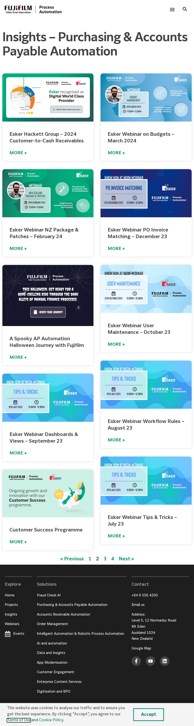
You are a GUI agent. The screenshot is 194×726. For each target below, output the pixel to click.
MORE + (18, 153)
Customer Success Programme (46, 530)
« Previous (72, 559)
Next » (126, 559)
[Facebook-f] (136, 661)
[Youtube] (150, 661)
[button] (172, 10)
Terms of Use (19, 720)
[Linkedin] (164, 661)
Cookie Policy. (51, 720)
